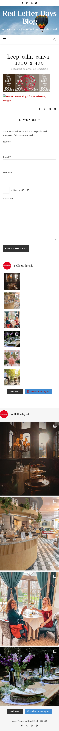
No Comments (40, 68)
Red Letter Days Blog (30, 18)
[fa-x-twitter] (27, 3)
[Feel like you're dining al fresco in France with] (12, 358)
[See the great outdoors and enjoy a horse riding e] (12, 377)
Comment (8, 198)
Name (7, 141)
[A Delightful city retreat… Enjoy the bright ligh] (12, 300)
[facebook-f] (22, 3)
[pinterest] (36, 3)
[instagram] (32, 3)
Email (7, 156)
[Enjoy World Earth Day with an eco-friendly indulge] (12, 339)
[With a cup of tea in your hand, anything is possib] (12, 319)
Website (7, 172)
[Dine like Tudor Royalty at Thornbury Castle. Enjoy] (12, 281)
